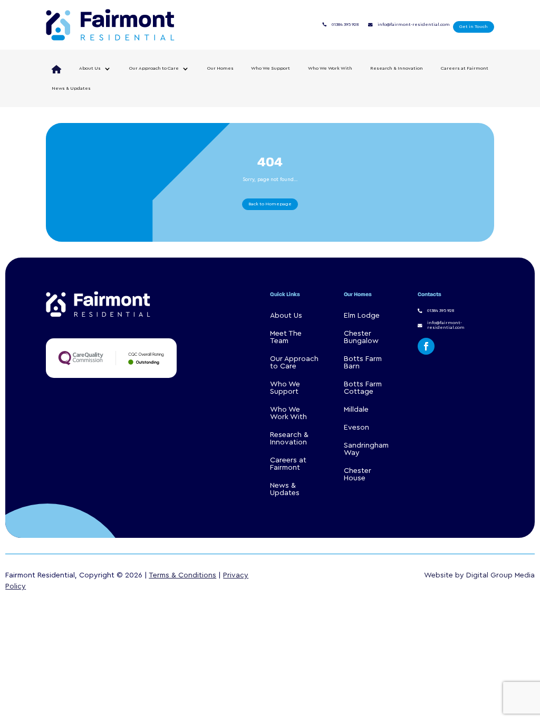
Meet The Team (286, 337)
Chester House (357, 474)
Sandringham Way (366, 449)
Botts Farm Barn (363, 362)
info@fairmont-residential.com (414, 25)
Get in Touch (473, 26)
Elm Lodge (362, 315)
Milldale (356, 409)
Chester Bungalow (361, 337)
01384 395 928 (345, 25)
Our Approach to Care (154, 68)
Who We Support (270, 68)
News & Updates (71, 88)
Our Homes (220, 68)
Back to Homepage (270, 204)
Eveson (356, 427)
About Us (90, 68)
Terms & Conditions (182, 575)
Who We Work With (330, 68)
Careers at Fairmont (464, 68)
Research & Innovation (396, 68)
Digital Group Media (500, 575)
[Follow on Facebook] (426, 346)
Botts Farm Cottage (363, 388)
